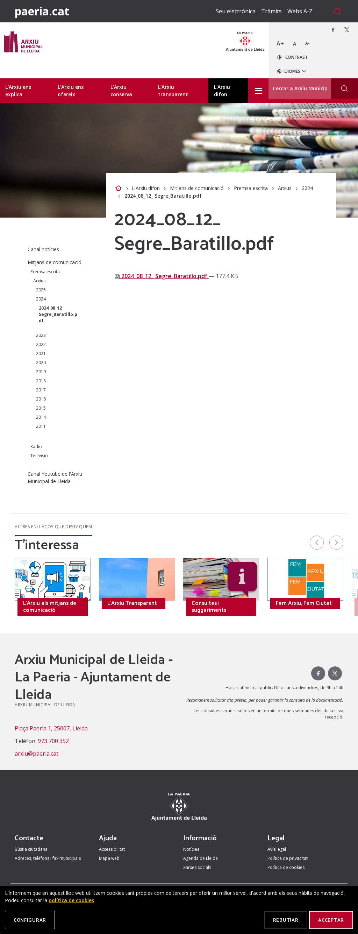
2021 (41, 353)
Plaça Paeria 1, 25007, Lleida (51, 728)
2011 (41, 426)
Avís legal (276, 849)
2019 (41, 372)
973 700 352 (53, 741)
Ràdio (36, 447)
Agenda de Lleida (200, 858)
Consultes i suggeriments (209, 606)
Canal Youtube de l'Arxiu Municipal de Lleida (55, 477)
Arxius (285, 188)
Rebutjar (286, 919)
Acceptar (331, 919)
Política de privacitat (287, 858)
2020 (41, 363)
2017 (41, 390)
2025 (41, 290)
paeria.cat (42, 11)
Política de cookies (286, 867)
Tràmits (271, 11)
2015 (41, 408)
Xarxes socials (197, 867)
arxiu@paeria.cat (36, 753)
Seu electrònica (236, 11)
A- (307, 43)
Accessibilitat (112, 849)
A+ (280, 43)
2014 (41, 417)
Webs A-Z (300, 11)
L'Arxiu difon (146, 188)
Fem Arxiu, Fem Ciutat (304, 603)
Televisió (39, 456)
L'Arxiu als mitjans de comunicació (49, 606)
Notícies (191, 849)
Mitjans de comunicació (197, 188)
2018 (41, 381)
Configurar (30, 919)
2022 (41, 344)
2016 (41, 399)
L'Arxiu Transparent (132, 603)
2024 (307, 188)
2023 (41, 335)
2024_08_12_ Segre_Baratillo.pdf (164, 276)
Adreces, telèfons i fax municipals (48, 858)
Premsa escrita (251, 188)
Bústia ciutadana (31, 849)
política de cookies (71, 900)
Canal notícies (43, 249)
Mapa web (109, 858)
